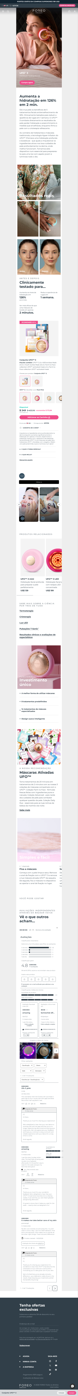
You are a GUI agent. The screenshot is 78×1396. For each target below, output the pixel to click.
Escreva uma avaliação (43, 930)
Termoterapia (26, 611)
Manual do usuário (26, 460)
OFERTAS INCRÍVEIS (67, 5)
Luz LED (24, 623)
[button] (72, 1386)
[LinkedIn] (50, 1370)
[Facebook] (56, 1361)
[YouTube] (56, 1366)
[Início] (39, 11)
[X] (50, 1366)
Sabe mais (25, 810)
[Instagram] (50, 1361)
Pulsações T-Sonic (29, 629)
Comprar (71, 1393)
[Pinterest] (56, 1370)
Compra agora (27, 82)
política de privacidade (27, 1339)
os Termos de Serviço (43, 1339)
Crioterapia (25, 617)
